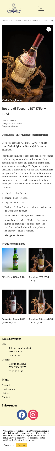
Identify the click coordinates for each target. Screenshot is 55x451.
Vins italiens (16, 20)
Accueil (5, 20)
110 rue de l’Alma (17, 363)
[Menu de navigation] (41, 8)
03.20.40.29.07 (16, 355)
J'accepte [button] (21, 445)
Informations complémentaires (32, 134)
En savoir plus (29, 440)
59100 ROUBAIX (17, 367)
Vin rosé (14, 126)
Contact (6, 397)
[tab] (8, 135)
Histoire (6, 393)
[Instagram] (33, 414)
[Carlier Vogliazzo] (13, 8)
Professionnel (9, 389)
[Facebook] (22, 414)
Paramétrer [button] (9, 445)
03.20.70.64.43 (16, 371)
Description (8, 134)
